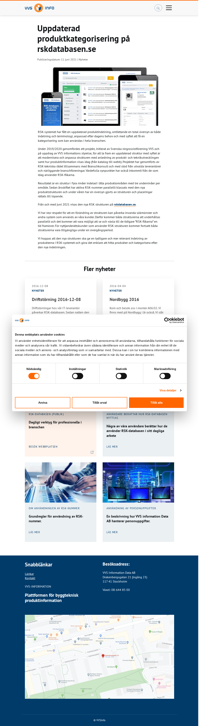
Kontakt (30, 578)
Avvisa (42, 402)
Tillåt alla (156, 402)
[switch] (77, 376)
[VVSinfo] (73, 8)
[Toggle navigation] (169, 8)
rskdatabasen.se (125, 204)
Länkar (29, 574)
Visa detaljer (168, 390)
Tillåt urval (100, 402)
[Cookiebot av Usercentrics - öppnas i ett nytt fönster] (167, 320)
